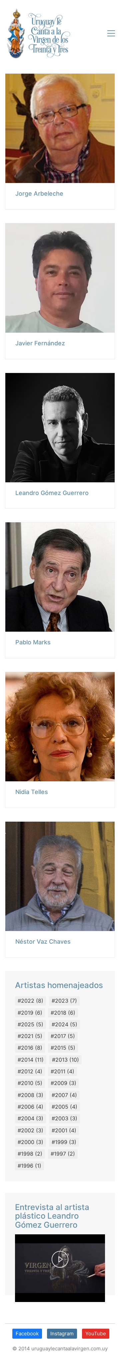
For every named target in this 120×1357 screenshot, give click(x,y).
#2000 (30, 1142)
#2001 (64, 1130)
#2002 (30, 1130)
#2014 (31, 1059)
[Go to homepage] (37, 33)
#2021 (30, 1036)
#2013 (65, 1059)
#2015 (63, 1047)
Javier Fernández (40, 343)
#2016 (30, 1047)
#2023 (64, 1000)
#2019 (30, 1012)
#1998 (30, 1153)
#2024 (64, 1024)
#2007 (64, 1095)
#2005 (64, 1106)
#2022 (30, 1000)
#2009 (63, 1083)
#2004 (30, 1118)
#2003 (64, 1118)
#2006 (30, 1106)
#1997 (63, 1153)
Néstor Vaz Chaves (43, 941)
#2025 (30, 1024)
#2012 (30, 1071)
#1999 (64, 1142)
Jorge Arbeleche (39, 193)
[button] (109, 33)
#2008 (30, 1095)
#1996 (29, 1165)
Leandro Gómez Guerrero (52, 493)
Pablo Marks (33, 642)
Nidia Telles (31, 792)
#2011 (62, 1071)
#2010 (30, 1083)
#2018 (63, 1012)
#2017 (63, 1036)
